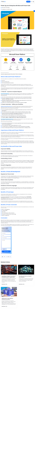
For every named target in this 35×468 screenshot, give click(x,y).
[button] (31, 1)
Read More (3, 284)
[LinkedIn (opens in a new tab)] (2, 256)
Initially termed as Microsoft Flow (6, 106)
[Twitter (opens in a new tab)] (6, 256)
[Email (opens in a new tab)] (8, 256)
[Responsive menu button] (33, 1)
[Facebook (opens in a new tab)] (4, 256)
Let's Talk (28, 1)
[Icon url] (4, 1)
